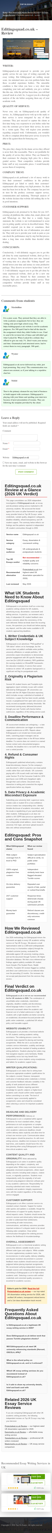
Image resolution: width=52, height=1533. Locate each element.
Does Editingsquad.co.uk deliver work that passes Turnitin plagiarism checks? (26, 1337)
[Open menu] (45, 6)
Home (5, 12)
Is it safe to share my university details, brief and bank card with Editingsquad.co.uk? (24, 1387)
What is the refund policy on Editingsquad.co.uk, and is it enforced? (25, 1361)
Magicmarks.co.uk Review (16, 1444)
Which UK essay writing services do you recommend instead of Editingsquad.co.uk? (25, 1374)
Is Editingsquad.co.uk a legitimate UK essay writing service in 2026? (24, 1326)
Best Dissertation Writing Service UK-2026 (24, 12)
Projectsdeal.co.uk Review (16, 1426)
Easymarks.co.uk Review (15, 1432)
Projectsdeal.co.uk (30, 569)
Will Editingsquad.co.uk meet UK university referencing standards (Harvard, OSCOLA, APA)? (26, 1349)
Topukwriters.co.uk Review (16, 1438)
